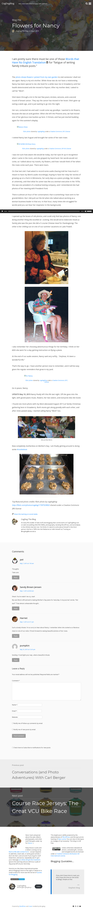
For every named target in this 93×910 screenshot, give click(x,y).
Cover (30, 906)
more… (30, 843)
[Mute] (85, 211)
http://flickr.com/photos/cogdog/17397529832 (31, 505)
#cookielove (22, 449)
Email (14, 711)
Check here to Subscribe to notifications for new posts (31, 748)
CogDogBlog (8, 3)
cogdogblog (41, 131)
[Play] (2, 211)
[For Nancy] (28, 376)
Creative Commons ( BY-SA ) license (60, 148)
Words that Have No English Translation (45, 60)
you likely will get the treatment (29, 860)
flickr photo (26, 131)
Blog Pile (16, 20)
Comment (16, 681)
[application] (46, 211)
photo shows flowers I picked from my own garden (37, 77)
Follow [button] (38, 886)
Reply (16, 577)
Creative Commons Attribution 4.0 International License (65, 855)
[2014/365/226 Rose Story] (26, 144)
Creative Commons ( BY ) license (60, 131)
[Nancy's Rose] (22, 127)
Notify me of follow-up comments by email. (28, 723)
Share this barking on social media (25, 514)
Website (15, 717)
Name (14, 705)
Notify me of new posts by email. (25, 730)
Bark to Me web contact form (19, 852)
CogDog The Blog (28, 519)
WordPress (66, 837)
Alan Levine (62, 839)
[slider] (89, 211)
